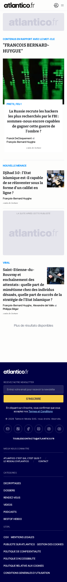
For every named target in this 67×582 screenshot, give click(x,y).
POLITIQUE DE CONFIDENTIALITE (22, 551)
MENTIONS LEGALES (22, 537)
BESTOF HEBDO (13, 518)
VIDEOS (8, 504)
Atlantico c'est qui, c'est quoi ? (22, 458)
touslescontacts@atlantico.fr (33, 438)
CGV (6, 537)
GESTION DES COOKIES (50, 544)
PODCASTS (10, 511)
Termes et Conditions (41, 411)
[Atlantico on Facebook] (28, 429)
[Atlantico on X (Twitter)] (18, 429)
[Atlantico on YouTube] (59, 429)
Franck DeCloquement (19, 138)
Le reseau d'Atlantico (16, 461)
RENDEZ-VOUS (12, 497)
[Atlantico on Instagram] (49, 429)
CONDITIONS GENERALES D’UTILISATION (27, 572)
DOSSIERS (9, 490)
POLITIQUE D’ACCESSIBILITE (19, 558)
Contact (43, 461)
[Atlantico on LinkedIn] (39, 429)
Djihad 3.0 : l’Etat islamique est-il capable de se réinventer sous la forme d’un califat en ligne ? (23, 183)
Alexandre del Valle (43, 305)
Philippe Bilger (11, 308)
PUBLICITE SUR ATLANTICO (19, 544)
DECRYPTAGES (12, 483)
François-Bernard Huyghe (21, 141)
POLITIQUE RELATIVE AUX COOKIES (24, 565)
